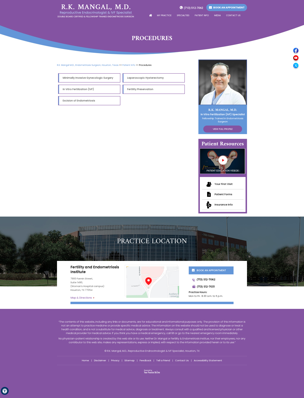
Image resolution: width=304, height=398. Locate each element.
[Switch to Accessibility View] (5, 391)
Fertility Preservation (140, 89)
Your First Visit (224, 184)
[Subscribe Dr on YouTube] (296, 58)
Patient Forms (223, 194)
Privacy (115, 360)
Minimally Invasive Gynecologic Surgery (88, 78)
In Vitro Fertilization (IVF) (78, 89)
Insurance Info (224, 204)
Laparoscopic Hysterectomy (145, 78)
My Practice (164, 15)
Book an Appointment (229, 7)
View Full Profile (223, 129)
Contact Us (233, 15)
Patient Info (202, 15)
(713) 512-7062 (193, 7)
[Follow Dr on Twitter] (296, 65)
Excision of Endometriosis (79, 100)
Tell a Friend (163, 360)
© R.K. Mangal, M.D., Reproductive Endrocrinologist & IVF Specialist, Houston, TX (152, 351)
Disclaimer (100, 360)
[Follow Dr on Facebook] (296, 50)
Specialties (183, 15)
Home (150, 15)
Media (217, 15)
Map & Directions (81, 298)
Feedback (145, 360)
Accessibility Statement (208, 360)
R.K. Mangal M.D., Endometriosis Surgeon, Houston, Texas (88, 65)
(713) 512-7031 (206, 286)
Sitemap (129, 360)
